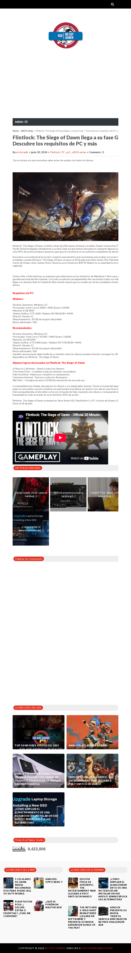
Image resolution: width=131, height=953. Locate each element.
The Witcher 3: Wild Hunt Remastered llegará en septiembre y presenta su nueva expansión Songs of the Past (82, 917)
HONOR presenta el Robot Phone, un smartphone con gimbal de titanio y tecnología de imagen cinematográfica (38, 778)
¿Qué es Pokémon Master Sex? (53, 904)
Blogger (106, 948)
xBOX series (27, 130)
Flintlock (55, 152)
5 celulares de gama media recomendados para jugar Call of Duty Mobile (17, 886)
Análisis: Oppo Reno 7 (54, 880)
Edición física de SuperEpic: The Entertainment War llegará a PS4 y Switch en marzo (91, 780)
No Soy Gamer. (55, 948)
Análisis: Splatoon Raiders (88, 745)
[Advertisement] (65, 92)
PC (63, 152)
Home (16, 130)
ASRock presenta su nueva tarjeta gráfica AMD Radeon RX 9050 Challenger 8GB (112, 916)
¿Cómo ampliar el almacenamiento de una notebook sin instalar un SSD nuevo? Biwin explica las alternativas (36, 816)
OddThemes (90, 948)
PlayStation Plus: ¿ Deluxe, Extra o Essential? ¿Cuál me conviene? (17, 908)
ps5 (68, 152)
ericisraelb (22, 152)
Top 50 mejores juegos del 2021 (37, 745)
